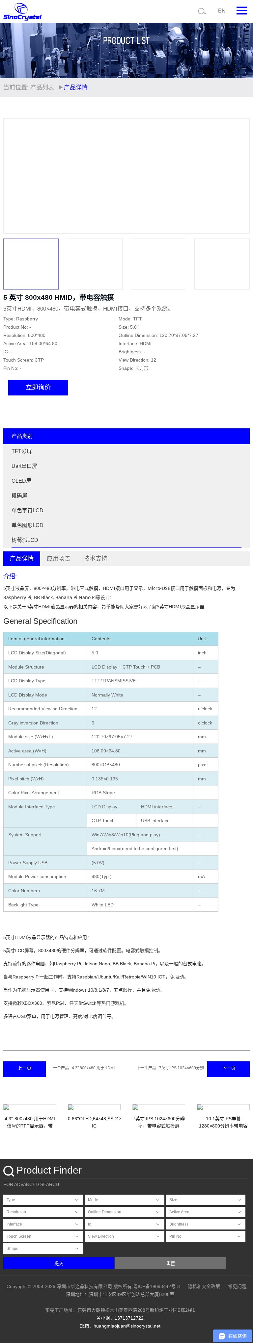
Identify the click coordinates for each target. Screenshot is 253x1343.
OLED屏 (21, 481)
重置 (170, 1263)
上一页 (24, 1068)
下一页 (229, 1068)
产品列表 (42, 87)
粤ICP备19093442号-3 (156, 1286)
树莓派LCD (25, 540)
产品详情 (22, 558)
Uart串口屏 (24, 466)
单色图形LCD (27, 525)
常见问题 (237, 1286)
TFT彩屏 (22, 451)
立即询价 (38, 387)
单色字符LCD (27, 510)
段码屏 (19, 495)
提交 (58, 1263)
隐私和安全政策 (204, 1286)
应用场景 (58, 558)
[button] (241, 176)
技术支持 (95, 558)
